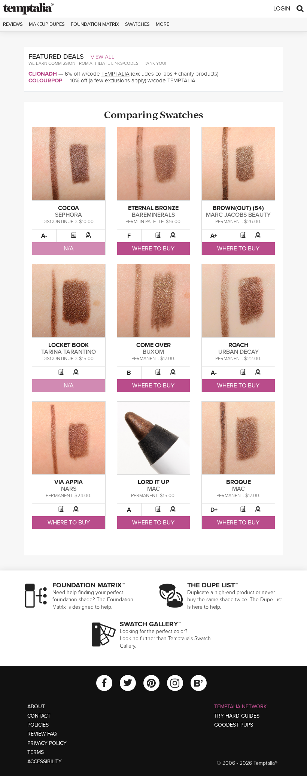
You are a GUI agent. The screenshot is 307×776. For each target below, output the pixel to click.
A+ (213, 236)
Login (281, 8)
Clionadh (42, 73)
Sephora (68, 215)
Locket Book (68, 345)
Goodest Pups (233, 725)
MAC (153, 489)
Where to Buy (153, 248)
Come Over (153, 345)
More (162, 24)
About (36, 706)
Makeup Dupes (47, 24)
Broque (238, 482)
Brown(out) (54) (238, 208)
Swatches (137, 24)
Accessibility (44, 761)
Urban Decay (238, 352)
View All (103, 57)
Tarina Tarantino (68, 352)
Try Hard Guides (236, 716)
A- (44, 236)
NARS (68, 489)
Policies (38, 725)
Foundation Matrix (95, 24)
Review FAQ (42, 734)
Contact (39, 716)
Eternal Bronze (153, 208)
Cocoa (68, 208)
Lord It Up (153, 482)
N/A (69, 248)
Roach (238, 345)
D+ (214, 510)
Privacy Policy (47, 743)
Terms (35, 752)
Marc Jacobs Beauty (238, 215)
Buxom (153, 352)
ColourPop (45, 80)
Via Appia (68, 482)
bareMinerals (153, 215)
